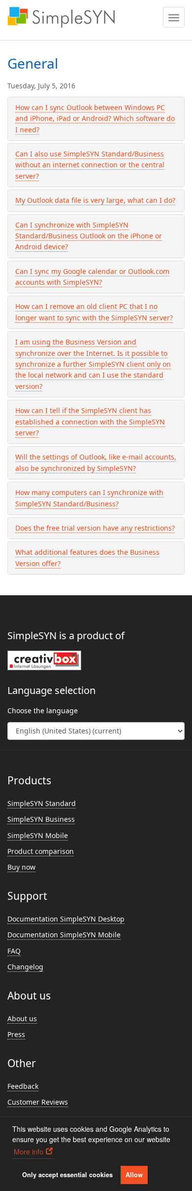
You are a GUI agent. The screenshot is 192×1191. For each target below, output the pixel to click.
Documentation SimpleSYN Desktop (66, 918)
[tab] (96, 118)
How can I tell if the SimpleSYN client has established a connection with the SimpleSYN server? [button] (90, 421)
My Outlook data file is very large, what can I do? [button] (95, 200)
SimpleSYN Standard (41, 803)
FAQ (14, 951)
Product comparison (40, 851)
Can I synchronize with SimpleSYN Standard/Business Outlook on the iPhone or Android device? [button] (88, 236)
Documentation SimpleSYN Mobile (64, 934)
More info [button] (28, 1151)
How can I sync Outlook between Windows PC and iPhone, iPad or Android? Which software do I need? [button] (95, 118)
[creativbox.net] (44, 660)
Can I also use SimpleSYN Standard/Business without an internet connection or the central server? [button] (89, 165)
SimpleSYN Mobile (37, 835)
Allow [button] (134, 1174)
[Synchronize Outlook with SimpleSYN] (61, 17)
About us (22, 1018)
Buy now (21, 867)
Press (16, 1034)
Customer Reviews (37, 1102)
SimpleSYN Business (41, 819)
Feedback (22, 1086)
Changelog (25, 966)
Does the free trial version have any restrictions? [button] (95, 528)
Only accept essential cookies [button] (67, 1174)
